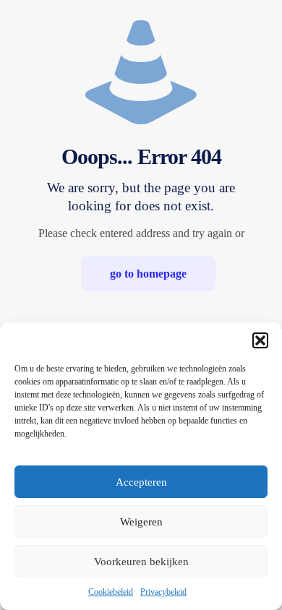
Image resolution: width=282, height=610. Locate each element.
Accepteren (141, 482)
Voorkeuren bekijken (141, 561)
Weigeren (141, 522)
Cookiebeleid (110, 592)
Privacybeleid (163, 592)
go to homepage (148, 273)
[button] (260, 340)
